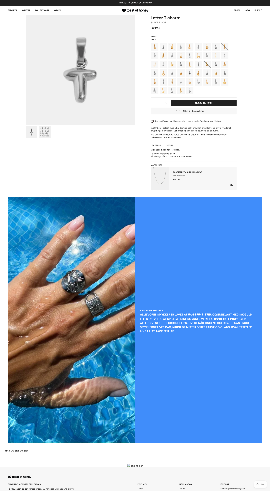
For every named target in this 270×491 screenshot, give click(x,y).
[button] (12, 10)
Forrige (25, 70)
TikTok (140, 488)
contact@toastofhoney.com (232, 488)
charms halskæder (172, 137)
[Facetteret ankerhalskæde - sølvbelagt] (160, 178)
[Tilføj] (231, 184)
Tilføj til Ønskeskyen (193, 111)
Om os (182, 488)
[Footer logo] (19, 477)
